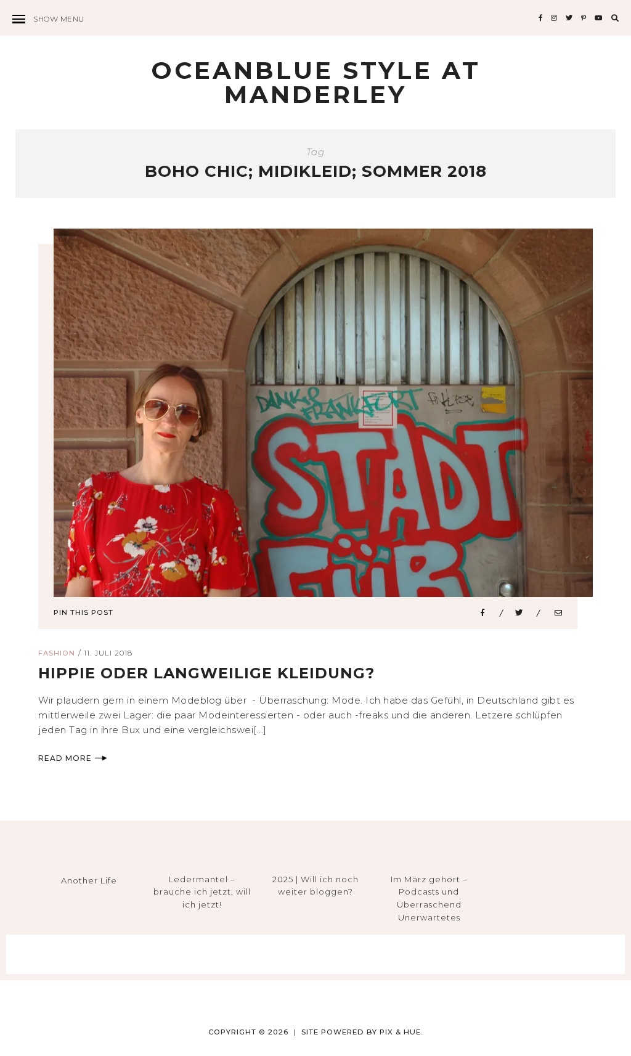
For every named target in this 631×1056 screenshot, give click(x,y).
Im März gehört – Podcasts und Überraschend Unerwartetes (429, 898)
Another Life (89, 880)
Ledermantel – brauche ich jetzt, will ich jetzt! (202, 892)
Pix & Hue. (401, 1032)
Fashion (56, 653)
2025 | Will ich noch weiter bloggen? (315, 885)
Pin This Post (83, 612)
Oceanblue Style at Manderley (316, 82)
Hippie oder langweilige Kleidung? (206, 673)
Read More (65, 758)
